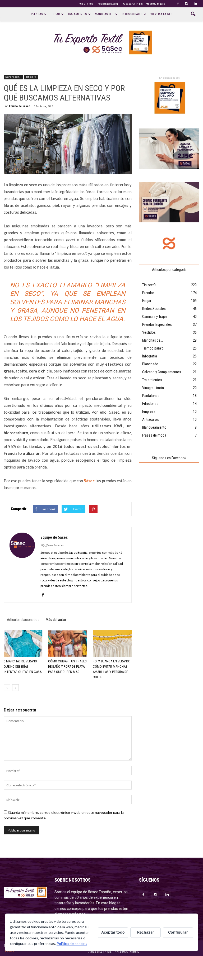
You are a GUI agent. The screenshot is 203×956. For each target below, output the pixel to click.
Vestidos (149, 332)
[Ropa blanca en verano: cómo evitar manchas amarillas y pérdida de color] (112, 643)
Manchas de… (104, 14)
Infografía (149, 356)
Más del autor (56, 620)
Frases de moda (154, 435)
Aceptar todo (113, 932)
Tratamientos (77, 14)
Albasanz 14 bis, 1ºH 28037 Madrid (144, 4)
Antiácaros (150, 419)
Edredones (150, 403)
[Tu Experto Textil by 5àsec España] (101, 43)
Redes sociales (132, 14)
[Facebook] (178, 3)
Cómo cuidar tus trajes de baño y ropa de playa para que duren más (67, 666)
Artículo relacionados (23, 620)
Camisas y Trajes (155, 316)
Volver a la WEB (161, 14)
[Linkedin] (195, 3)
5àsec (89, 480)
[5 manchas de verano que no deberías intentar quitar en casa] (23, 643)
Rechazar (145, 932)
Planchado (150, 364)
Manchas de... (13, 76)
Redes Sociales (154, 309)
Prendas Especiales (157, 324)
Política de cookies (72, 943)
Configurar (178, 932)
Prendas (37, 14)
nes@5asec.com (108, 4)
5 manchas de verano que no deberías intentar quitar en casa (22, 666)
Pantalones (150, 396)
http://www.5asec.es (51, 545)
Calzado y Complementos (161, 372)
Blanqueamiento (154, 427)
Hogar (55, 14)
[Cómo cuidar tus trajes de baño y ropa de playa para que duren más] (67, 643)
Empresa (148, 411)
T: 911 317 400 (84, 4)
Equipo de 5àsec (19, 106)
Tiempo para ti (153, 348)
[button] (193, 14)
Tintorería (31, 76)
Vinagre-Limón (153, 388)
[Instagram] (187, 3)
